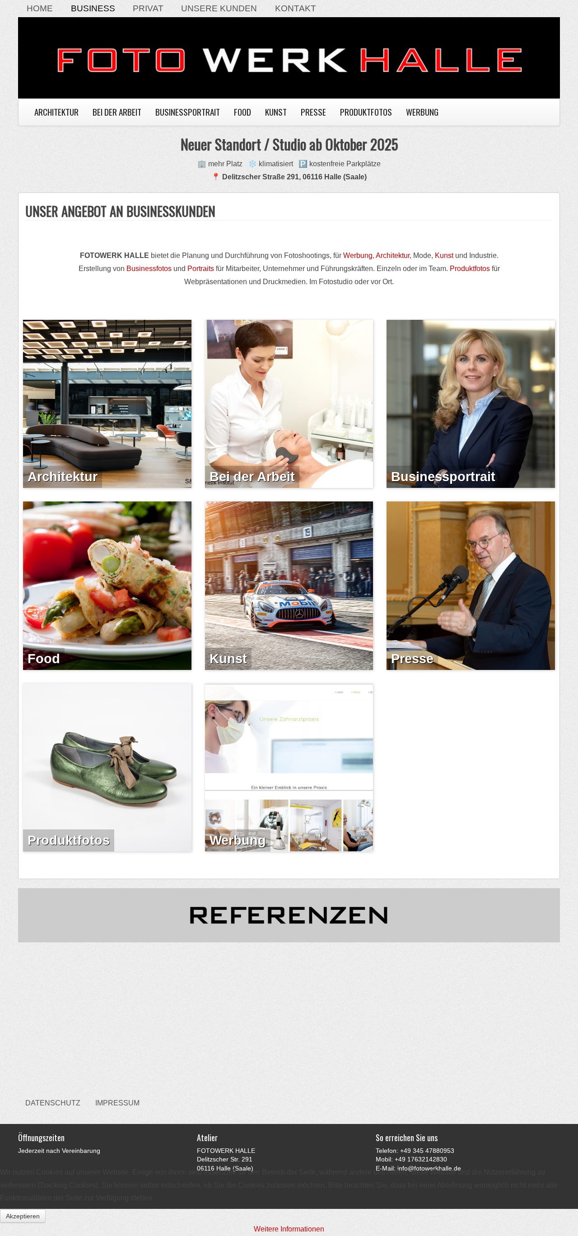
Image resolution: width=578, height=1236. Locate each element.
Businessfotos (149, 268)
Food (242, 111)
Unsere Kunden (219, 8)
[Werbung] (289, 767)
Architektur (56, 111)
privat (148, 8)
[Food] (107, 585)
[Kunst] (289, 585)
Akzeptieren (23, 1216)
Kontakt (295, 8)
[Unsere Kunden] (289, 914)
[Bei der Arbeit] (289, 403)
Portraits (200, 268)
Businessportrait (187, 111)
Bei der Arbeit (117, 111)
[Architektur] (107, 403)
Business (93, 8)
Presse (313, 111)
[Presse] (471, 585)
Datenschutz (52, 1103)
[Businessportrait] (471, 403)
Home (40, 8)
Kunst (276, 111)
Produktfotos (366, 111)
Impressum (117, 1103)
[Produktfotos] (107, 767)
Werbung (422, 111)
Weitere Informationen (289, 1229)
